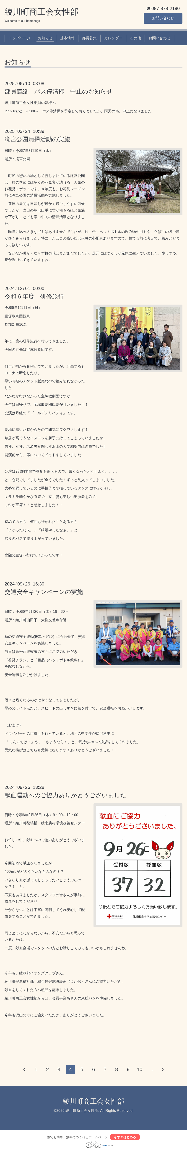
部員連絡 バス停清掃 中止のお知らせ (59, 91)
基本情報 (67, 38)
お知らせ (45, 38)
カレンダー (113, 38)
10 (139, 1069)
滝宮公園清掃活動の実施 (37, 139)
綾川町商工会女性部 (41, 11)
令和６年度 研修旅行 (34, 296)
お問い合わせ (163, 18)
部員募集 (89, 38)
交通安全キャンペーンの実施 (44, 591)
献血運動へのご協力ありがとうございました (65, 795)
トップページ (19, 38)
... (151, 1069)
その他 (135, 38)
